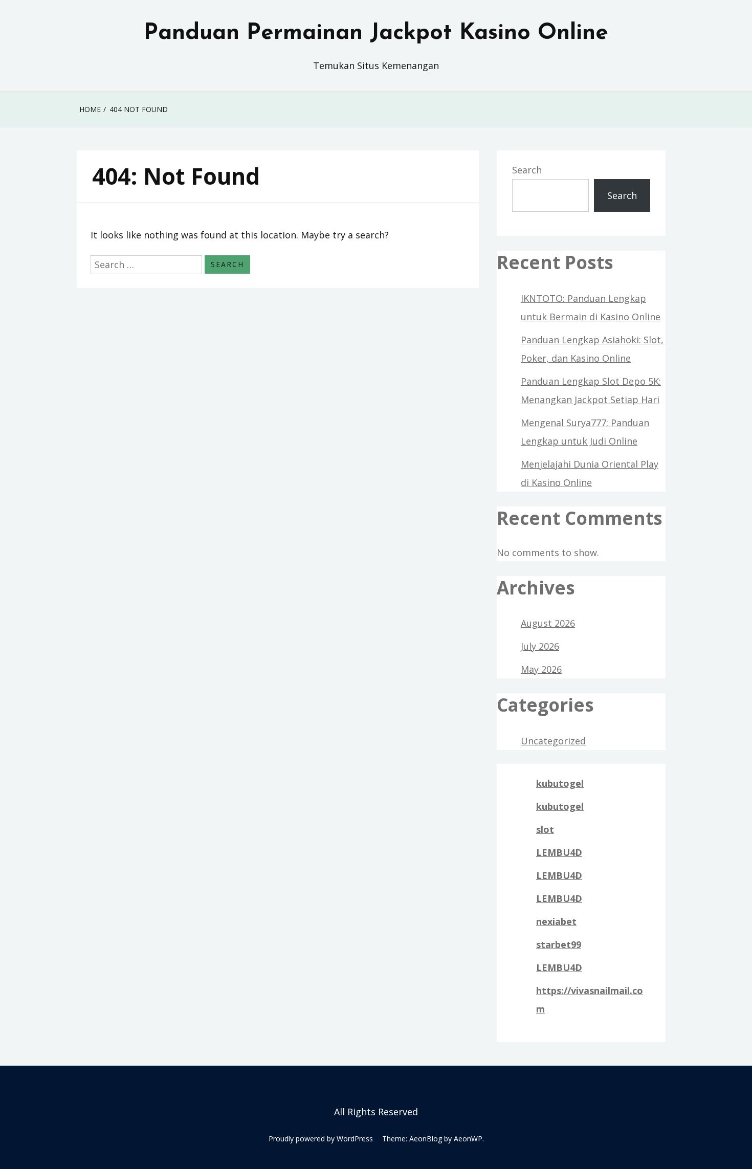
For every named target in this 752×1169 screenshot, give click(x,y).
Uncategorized (553, 741)
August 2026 (548, 623)
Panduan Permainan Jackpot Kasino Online (376, 33)
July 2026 (540, 646)
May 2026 (541, 669)
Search (527, 170)
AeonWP (468, 1138)
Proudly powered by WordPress (321, 1138)
